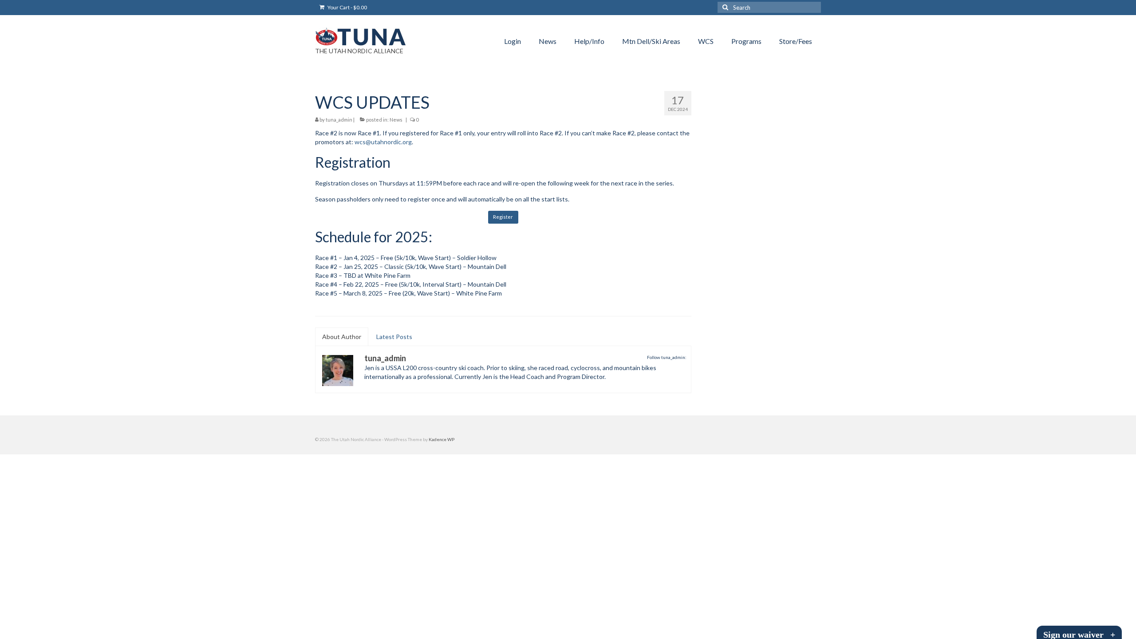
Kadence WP (441, 439)
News (396, 119)
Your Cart (347, 7)
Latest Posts (394, 336)
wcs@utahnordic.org (383, 142)
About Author (341, 336)
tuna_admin (339, 119)
